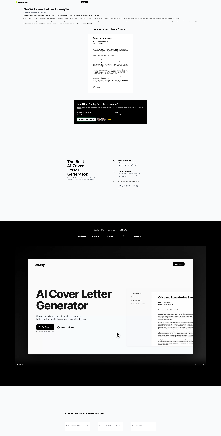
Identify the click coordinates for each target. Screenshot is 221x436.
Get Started (84, 2)
